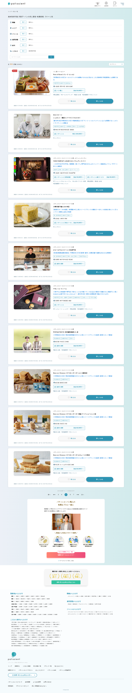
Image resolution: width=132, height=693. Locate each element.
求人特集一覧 (37, 666)
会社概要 (27, 682)
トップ (10, 11)
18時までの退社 (25, 626)
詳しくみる (99, 101)
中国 (12, 609)
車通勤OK (40, 635)
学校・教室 (105, 614)
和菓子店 (99, 614)
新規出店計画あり (47, 622)
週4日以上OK (14, 630)
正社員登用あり (34, 632)
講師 (100, 596)
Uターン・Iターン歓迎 (36, 639)
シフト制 (55, 626)
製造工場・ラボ (92, 614)
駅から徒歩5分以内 (22, 622)
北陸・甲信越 (14, 606)
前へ (49, 494)
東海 (12, 601)
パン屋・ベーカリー (82, 614)
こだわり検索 (27, 666)
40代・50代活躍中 (36, 641)
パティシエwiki (51, 670)
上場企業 (30, 624)
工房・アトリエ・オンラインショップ (103, 611)
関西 (12, 596)
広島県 (17, 609)
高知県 (32, 611)
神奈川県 (23, 598)
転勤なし (34, 635)
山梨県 (40, 606)
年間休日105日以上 (22, 643)
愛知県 (17, 601)
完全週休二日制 (43, 645)
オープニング (32, 622)
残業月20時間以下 (15, 626)
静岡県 (22, 601)
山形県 (45, 604)
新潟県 (20, 606)
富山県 (25, 606)
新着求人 (17, 666)
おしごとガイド (40, 670)
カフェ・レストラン (72, 614)
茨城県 (38, 598)
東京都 (17, 598)
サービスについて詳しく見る (67, 560)
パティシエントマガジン (26, 670)
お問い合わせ (47, 682)
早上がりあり (48, 626)
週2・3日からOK (34, 628)
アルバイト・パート (83, 604)
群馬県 (48, 598)
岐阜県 (27, 601)
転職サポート (12, 670)
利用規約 (10, 686)
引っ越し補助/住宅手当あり (48, 630)
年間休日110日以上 (33, 643)
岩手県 (35, 604)
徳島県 (27, 611)
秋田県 (40, 604)
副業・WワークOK (47, 639)
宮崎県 (44, 614)
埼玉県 (33, 598)
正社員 (69, 604)
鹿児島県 (50, 614)
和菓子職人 (94, 596)
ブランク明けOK (26, 641)
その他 (109, 596)
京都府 (32, 596)
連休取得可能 (56, 641)
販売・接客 (87, 596)
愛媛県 (17, 611)
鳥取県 (32, 609)
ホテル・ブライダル (89, 611)
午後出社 (33, 626)
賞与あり (13, 632)
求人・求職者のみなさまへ (39, 686)
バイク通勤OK (47, 635)
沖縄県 (55, 614)
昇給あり (58, 630)
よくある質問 (37, 682)
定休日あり (48, 624)
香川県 (22, 611)
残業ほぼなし (40, 626)
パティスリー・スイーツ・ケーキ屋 (75, 611)
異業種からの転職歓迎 (24, 639)
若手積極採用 (50, 637)
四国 (12, 611)
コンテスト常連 (22, 624)
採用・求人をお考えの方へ (23, 675)
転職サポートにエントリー (66, 554)
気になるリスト (59, 666)
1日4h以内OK (23, 630)
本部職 (104, 596)
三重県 (32, 601)
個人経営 (39, 622)
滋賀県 (27, 596)
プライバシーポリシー (22, 686)
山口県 (37, 609)
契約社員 (75, 604)
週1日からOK (25, 628)
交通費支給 (26, 632)
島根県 (27, 609)
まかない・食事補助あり (24, 635)
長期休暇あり (35, 645)
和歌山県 (43, 596)
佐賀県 (24, 614)
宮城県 (25, 604)
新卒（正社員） (98, 604)
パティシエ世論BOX (65, 670)
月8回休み (13, 643)
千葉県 (28, 598)
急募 (29, 637)
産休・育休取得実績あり (16, 645)
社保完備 (38, 630)
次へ (82, 494)
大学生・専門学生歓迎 (16, 641)
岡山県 (22, 609)
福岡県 (19, 614)
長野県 (45, 606)
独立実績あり (14, 624)
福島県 (50, 604)
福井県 (35, 606)
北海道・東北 (14, 604)
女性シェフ (55, 622)
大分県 (39, 614)
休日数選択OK (27, 645)
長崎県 (29, 614)
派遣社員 (91, 604)
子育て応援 (13, 622)
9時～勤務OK (31, 630)
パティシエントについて (15, 682)
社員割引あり (14, 635)
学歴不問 (57, 637)
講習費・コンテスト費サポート (47, 632)
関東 (12, 598)
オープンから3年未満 (39, 624)
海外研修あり (14, 637)
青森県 (30, 604)
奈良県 (37, 596)
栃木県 (43, 598)
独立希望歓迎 (14, 639)
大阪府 (17, 596)
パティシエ (70, 596)
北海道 (20, 604)
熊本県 (34, 614)
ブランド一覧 (48, 666)
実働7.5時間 (56, 624)
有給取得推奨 (50, 643)
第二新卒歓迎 (42, 637)
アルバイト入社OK (46, 641)
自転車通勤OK (56, 635)
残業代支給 (19, 632)
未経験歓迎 (34, 637)
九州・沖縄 (13, 614)
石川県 (30, 606)
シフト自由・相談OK (15, 628)
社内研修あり (22, 637)
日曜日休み (42, 643)
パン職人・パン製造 (79, 596)
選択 (23, 22)
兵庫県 (22, 596)
